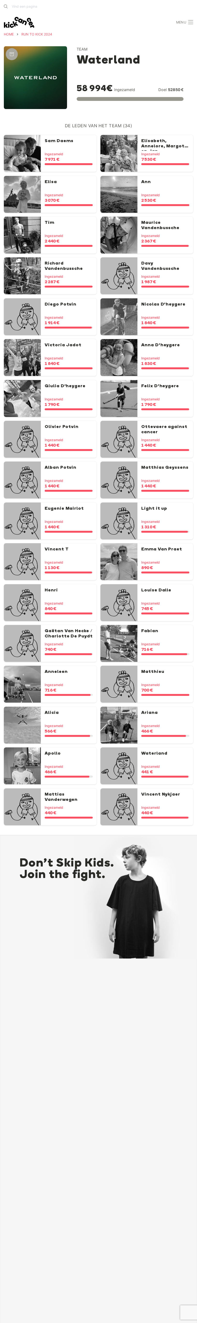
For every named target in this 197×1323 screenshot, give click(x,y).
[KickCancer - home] (19, 22)
